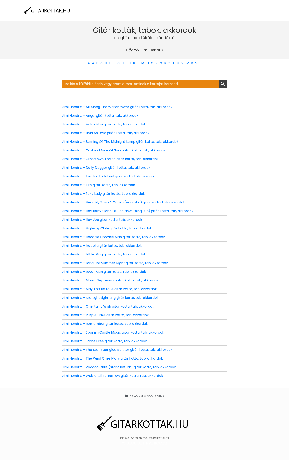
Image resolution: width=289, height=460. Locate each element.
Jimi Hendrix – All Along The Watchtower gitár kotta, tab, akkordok (117, 106)
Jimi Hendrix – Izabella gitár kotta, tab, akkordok (102, 245)
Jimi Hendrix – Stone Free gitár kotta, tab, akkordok (104, 341)
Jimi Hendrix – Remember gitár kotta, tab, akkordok (105, 323)
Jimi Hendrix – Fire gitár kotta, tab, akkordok (98, 185)
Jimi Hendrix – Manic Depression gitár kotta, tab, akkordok (110, 280)
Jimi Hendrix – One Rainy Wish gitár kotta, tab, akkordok (108, 306)
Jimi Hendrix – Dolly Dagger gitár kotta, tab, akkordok (106, 167)
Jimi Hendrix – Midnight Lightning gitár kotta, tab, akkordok (110, 297)
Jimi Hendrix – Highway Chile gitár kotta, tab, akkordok (107, 228)
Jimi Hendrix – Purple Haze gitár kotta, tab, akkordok (105, 315)
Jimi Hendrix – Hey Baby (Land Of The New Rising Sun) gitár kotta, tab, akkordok (127, 211)
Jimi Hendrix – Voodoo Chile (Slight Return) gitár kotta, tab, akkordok (119, 367)
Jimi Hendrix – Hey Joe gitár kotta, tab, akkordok (102, 219)
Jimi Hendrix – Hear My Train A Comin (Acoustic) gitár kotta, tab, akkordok (123, 202)
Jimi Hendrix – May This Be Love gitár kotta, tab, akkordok (109, 289)
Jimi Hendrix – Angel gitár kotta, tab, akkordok (100, 115)
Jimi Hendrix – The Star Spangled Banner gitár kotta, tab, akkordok (117, 349)
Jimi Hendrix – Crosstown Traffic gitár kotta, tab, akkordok (110, 159)
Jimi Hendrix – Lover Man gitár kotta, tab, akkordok (104, 271)
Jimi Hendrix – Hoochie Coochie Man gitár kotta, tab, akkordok (113, 237)
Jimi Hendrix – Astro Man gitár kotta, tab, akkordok (104, 124)
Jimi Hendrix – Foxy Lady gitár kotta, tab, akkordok (103, 193)
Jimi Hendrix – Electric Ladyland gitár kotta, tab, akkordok (109, 176)
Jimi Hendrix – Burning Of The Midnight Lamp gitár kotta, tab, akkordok (120, 141)
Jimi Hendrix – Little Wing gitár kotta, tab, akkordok (104, 254)
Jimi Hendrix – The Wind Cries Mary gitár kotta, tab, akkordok (112, 358)
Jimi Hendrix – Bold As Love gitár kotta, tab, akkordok (105, 132)
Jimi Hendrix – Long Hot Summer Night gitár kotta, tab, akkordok (115, 263)
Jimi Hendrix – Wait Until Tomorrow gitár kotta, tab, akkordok (112, 375)
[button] (144, 396)
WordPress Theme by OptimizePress (144, 442)
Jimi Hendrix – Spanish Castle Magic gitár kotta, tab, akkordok (113, 332)
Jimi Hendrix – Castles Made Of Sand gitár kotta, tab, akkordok (113, 150)
